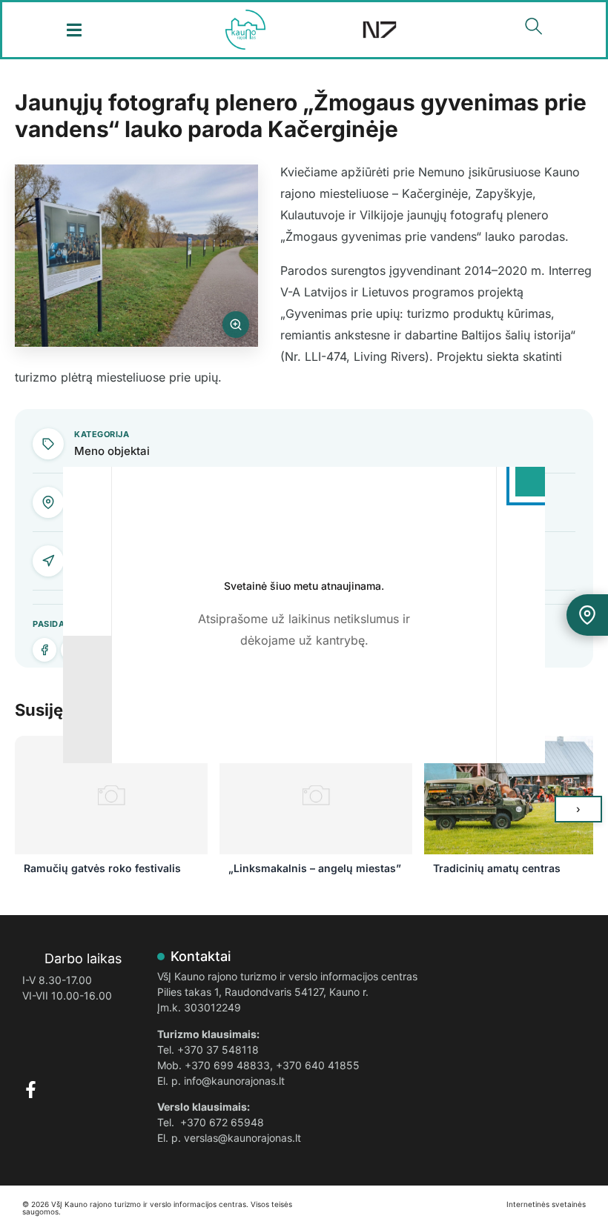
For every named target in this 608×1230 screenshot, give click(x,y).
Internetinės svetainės (546, 1204)
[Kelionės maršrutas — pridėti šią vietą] (587, 615)
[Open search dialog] (534, 29)
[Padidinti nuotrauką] (136, 255)
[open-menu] (74, 30)
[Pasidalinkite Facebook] (44, 650)
